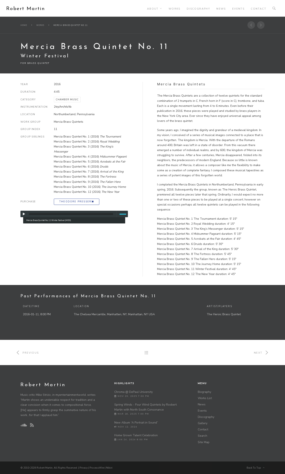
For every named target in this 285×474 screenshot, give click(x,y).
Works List (205, 398)
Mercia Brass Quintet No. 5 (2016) (89, 162)
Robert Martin (25, 8)
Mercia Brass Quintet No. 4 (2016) (90, 157)
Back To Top (255, 467)
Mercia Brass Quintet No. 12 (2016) (86, 192)
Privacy (83, 467)
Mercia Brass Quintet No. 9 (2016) (87, 182)
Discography (198, 8)
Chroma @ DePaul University (133, 392)
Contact (258, 8)
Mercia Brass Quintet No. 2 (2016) (87, 142)
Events (238, 8)
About (153, 8)
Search (202, 436)
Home (23, 25)
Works (174, 8)
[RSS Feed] (32, 425)
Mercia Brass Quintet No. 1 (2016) (87, 137)
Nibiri (109, 467)
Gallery (202, 423)
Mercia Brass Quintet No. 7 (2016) (89, 172)
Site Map (203, 442)
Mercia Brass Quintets (68, 122)
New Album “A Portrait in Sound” (136, 423)
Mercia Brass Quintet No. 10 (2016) (90, 187)
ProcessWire (97, 467)
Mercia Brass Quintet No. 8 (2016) (85, 177)
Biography (204, 392)
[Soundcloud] (23, 425)
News (221, 8)
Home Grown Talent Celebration (136, 435)
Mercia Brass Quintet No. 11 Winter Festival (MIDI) (48, 220)
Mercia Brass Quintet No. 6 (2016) (81, 167)
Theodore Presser (75, 201)
